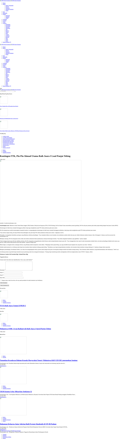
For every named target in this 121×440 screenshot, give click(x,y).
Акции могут (6, 145)
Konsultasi (8, 25)
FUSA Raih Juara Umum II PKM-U (13, 306)
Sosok (7, 10)
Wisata (7, 32)
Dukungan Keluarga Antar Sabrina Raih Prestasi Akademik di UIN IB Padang (28, 424)
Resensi (7, 37)
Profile (4, 14)
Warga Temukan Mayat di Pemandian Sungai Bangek (9, 106)
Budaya (7, 30)
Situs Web (2, 277)
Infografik (5, 13)
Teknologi (8, 28)
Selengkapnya (3, 365)
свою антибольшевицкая (9, 138)
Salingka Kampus (9, 9)
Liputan (4, 151)
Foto (4, 11)
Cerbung (7, 35)
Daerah (7, 6)
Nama (2, 272)
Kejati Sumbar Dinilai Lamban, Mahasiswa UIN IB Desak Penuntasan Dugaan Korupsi (14, 130)
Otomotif (8, 27)
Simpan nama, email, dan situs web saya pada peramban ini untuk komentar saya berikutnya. (22, 280)
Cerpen (7, 34)
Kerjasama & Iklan (7, 437)
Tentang (4, 434)
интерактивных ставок (8, 140)
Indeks (4, 438)
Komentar (2, 270)
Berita (4, 4)
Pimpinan (8, 15)
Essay (7, 40)
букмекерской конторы (8, 141)
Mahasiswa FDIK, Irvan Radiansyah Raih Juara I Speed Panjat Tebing (25, 329)
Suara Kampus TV (7, 42)
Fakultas (7, 16)
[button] (1, 88)
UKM (7, 18)
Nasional (8, 8)
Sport (7, 39)
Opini (4, 22)
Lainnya (4, 23)
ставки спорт (6, 136)
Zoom (4, 146)
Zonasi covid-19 (6, 147)
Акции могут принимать (9, 143)
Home (4, 3)
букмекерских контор (8, 142)
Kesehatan (8, 24)
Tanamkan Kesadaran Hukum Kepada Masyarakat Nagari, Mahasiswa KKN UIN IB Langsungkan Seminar (39, 360)
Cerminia (5, 19)
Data (7, 38)
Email (1, 275)
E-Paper (4, 20)
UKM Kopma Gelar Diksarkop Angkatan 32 (16, 391)
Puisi (7, 33)
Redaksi (4, 435)
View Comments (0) (5, 285)
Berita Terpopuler (9, 5)
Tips (6, 29)
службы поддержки (7, 137)
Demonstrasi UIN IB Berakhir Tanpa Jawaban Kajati (9, 118)
